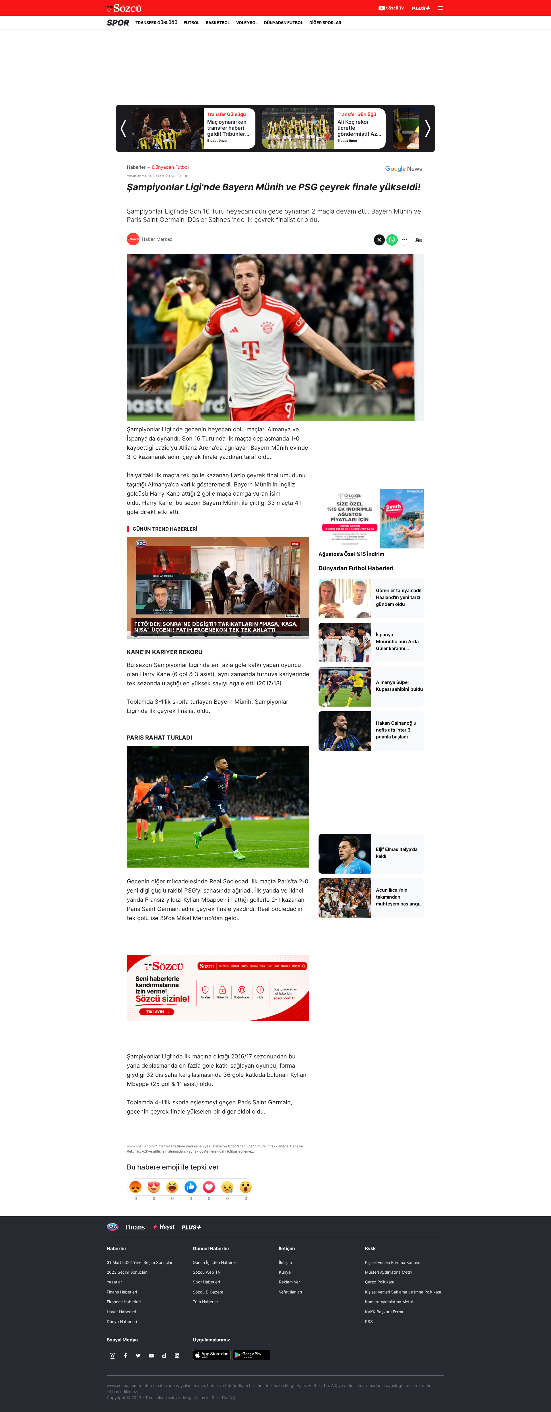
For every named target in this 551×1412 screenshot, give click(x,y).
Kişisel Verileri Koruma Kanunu (392, 1262)
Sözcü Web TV (206, 1272)
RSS (369, 1321)
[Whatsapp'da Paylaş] (392, 240)
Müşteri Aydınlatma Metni (388, 1272)
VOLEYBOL (247, 22)
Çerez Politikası (379, 1281)
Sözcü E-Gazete (208, 1291)
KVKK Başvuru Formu (384, 1311)
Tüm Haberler (205, 1301)
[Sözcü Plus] (191, 1226)
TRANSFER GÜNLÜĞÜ (156, 22)
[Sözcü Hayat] (163, 1226)
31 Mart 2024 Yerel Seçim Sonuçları (140, 1262)
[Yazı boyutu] (418, 240)
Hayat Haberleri (121, 1311)
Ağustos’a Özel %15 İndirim (351, 554)
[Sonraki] (427, 128)
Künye (285, 1272)
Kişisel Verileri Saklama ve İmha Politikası (403, 1291)
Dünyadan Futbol (170, 167)
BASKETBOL (218, 22)
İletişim (285, 1262)
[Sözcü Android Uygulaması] (251, 1354)
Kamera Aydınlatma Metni (389, 1301)
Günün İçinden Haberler (215, 1262)
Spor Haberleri (206, 1281)
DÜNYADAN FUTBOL (283, 22)
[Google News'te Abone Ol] (403, 169)
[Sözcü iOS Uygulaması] (212, 1354)
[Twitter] (138, 1355)
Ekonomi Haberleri (124, 1301)
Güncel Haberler (211, 1248)
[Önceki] (123, 128)
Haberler (136, 167)
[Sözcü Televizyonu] (113, 1227)
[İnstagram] (112, 1355)
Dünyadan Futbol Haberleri (356, 568)
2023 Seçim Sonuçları (127, 1272)
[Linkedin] (177, 1355)
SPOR (118, 23)
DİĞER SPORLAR (325, 22)
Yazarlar (114, 1281)
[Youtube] (151, 1355)
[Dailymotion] (164, 1355)
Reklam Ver (289, 1281)
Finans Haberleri (122, 1291)
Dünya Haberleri (122, 1321)
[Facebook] (125, 1355)
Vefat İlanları (290, 1291)
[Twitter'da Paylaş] (379, 240)
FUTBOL (191, 22)
